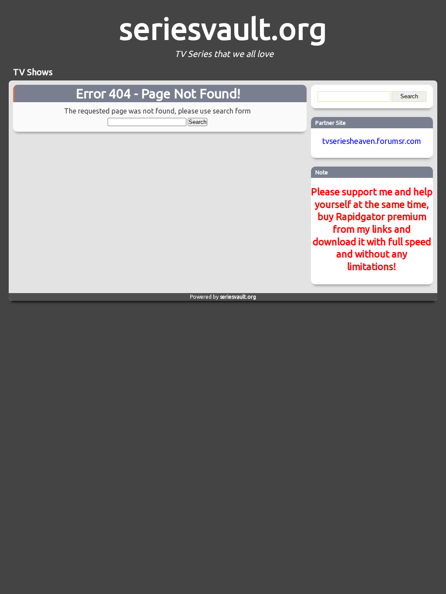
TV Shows (33, 72)
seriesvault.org (223, 28)
